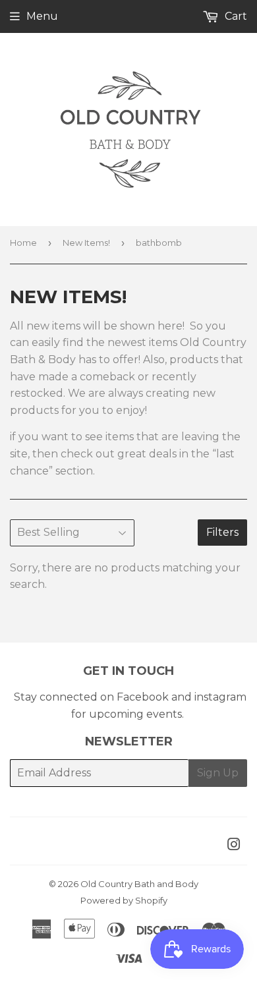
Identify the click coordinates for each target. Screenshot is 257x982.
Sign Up (218, 772)
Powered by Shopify (123, 900)
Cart (234, 16)
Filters (222, 532)
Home (23, 242)
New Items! (86, 242)
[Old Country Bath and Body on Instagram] (234, 846)
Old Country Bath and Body (139, 884)
